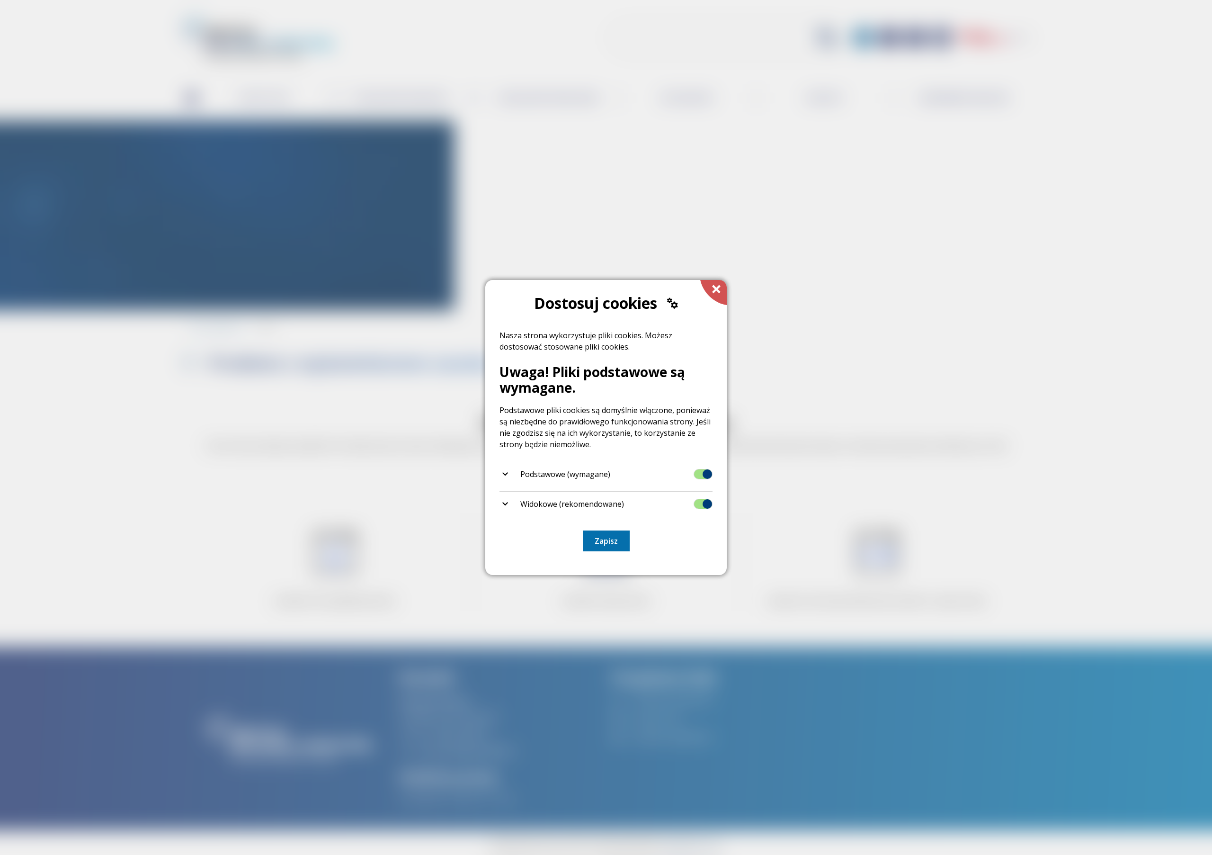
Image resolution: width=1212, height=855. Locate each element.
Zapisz (606, 541)
